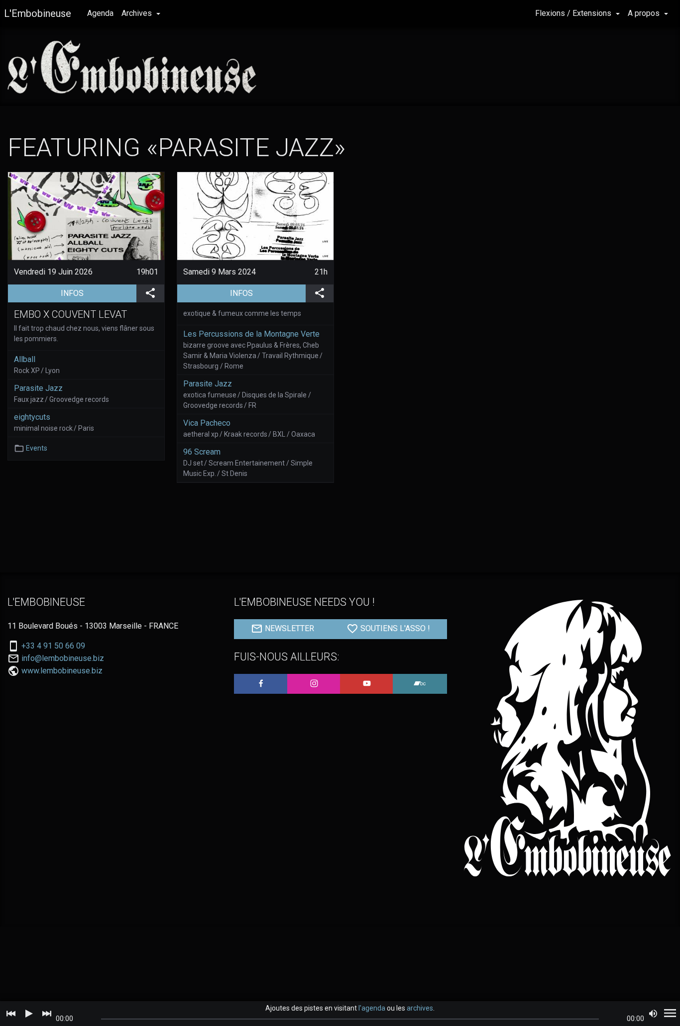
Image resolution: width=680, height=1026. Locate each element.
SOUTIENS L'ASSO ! (394, 629)
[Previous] (11, 1013)
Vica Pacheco (206, 423)
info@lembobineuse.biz (62, 658)
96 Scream (202, 452)
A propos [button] (645, 13)
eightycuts (32, 417)
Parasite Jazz (38, 388)
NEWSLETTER (288, 629)
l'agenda (371, 1008)
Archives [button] (137, 13)
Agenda (100, 13)
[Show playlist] (670, 1013)
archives (420, 1008)
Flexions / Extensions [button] (574, 13)
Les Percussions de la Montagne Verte (251, 334)
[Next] (47, 1013)
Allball (24, 359)
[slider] (350, 1019)
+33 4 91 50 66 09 (53, 646)
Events (36, 448)
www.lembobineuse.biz (62, 670)
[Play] (29, 1013)
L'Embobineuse (37, 13)
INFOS (98, 293)
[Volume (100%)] (653, 1013)
